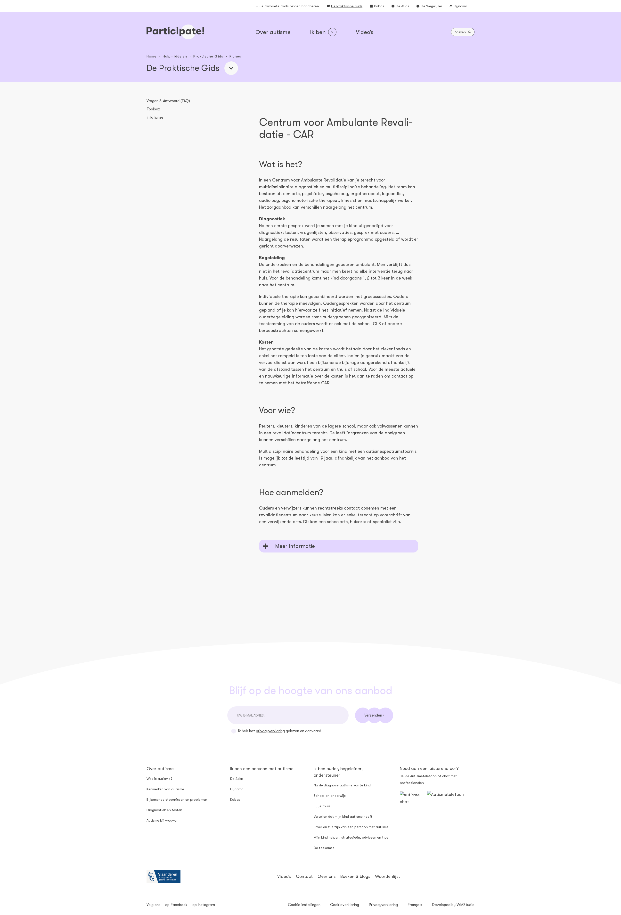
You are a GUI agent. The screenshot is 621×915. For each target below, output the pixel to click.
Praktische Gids (208, 56)
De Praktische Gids (346, 6)
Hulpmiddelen (175, 56)
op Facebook (176, 905)
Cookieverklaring (344, 905)
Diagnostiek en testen (164, 810)
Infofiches (155, 117)
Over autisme (273, 32)
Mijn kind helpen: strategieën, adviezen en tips (351, 837)
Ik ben (318, 32)
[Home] (175, 32)
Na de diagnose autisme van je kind (342, 785)
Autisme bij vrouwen (163, 820)
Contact (304, 876)
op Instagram (203, 905)
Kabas (379, 6)
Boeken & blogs (355, 876)
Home (151, 56)
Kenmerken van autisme (165, 789)
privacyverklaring (270, 731)
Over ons (326, 876)
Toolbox (153, 109)
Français (415, 905)
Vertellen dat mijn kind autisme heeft (343, 816)
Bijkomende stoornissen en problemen (177, 799)
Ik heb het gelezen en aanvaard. (280, 731)
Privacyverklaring (383, 905)
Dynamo (460, 6)
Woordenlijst (387, 876)
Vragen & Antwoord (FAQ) (168, 101)
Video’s (364, 32)
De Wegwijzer (431, 6)
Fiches (235, 56)
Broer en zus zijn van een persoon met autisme (351, 827)
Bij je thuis (322, 806)
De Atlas (402, 6)
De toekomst (324, 848)
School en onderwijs (330, 796)
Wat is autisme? (159, 779)
